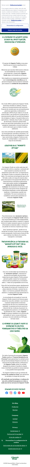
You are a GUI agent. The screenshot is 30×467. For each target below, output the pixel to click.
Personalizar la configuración (15, 25)
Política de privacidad (16, 5)
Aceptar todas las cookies (15, 30)
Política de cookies (16, 20)
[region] (15, 16)
